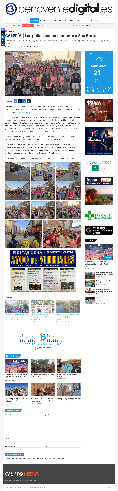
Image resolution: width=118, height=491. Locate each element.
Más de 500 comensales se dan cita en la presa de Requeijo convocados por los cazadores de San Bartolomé (68, 316)
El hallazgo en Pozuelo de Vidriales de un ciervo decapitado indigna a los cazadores (42, 399)
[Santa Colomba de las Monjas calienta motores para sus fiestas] (90, 291)
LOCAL (26, 20)
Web (45, 446)
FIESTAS (89, 20)
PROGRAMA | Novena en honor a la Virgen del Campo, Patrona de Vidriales (16, 399)
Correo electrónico (11, 446)
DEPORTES (80, 20)
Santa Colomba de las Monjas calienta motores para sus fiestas (104, 291)
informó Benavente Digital (29, 112)
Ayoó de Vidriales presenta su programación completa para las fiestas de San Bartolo (40, 316)
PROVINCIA (43, 20)
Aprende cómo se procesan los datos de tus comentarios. (47, 458)
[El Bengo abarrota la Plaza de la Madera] (69, 366)
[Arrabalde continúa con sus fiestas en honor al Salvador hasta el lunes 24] (16, 366)
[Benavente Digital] (59, 9)
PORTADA (18, 20)
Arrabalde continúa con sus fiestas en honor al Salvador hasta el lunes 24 (16, 376)
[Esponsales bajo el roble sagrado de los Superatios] (42, 366)
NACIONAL (62, 20)
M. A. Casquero (10, 46)
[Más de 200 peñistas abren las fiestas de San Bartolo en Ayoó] (17, 306)
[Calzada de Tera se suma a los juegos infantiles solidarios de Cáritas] (69, 389)
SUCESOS (72, 20)
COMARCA (34, 20)
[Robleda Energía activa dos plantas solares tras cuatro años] (90, 300)
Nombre (8, 438)
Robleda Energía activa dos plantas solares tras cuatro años (103, 300)
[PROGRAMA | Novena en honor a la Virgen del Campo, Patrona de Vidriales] (16, 389)
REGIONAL (53, 20)
